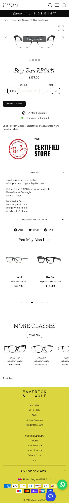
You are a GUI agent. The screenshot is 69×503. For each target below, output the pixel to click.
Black (13, 91)
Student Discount (34, 425)
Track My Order (34, 445)
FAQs (34, 415)
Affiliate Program (34, 420)
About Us (34, 405)
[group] (34, 39)
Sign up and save (34, 470)
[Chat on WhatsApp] (62, 485)
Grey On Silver (29, 91)
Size (51, 85)
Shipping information (34, 220)
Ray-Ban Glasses (41, 20)
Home (6, 20)
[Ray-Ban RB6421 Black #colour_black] (33, 60)
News (34, 460)
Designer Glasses (21, 20)
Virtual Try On (14, 104)
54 (55, 91)
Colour (23, 85)
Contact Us (34, 410)
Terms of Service (34, 450)
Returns (34, 440)
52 (46, 91)
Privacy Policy (34, 455)
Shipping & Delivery (34, 436)
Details (34, 173)
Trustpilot (7, 378)
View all (34, 335)
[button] (61, 28)
